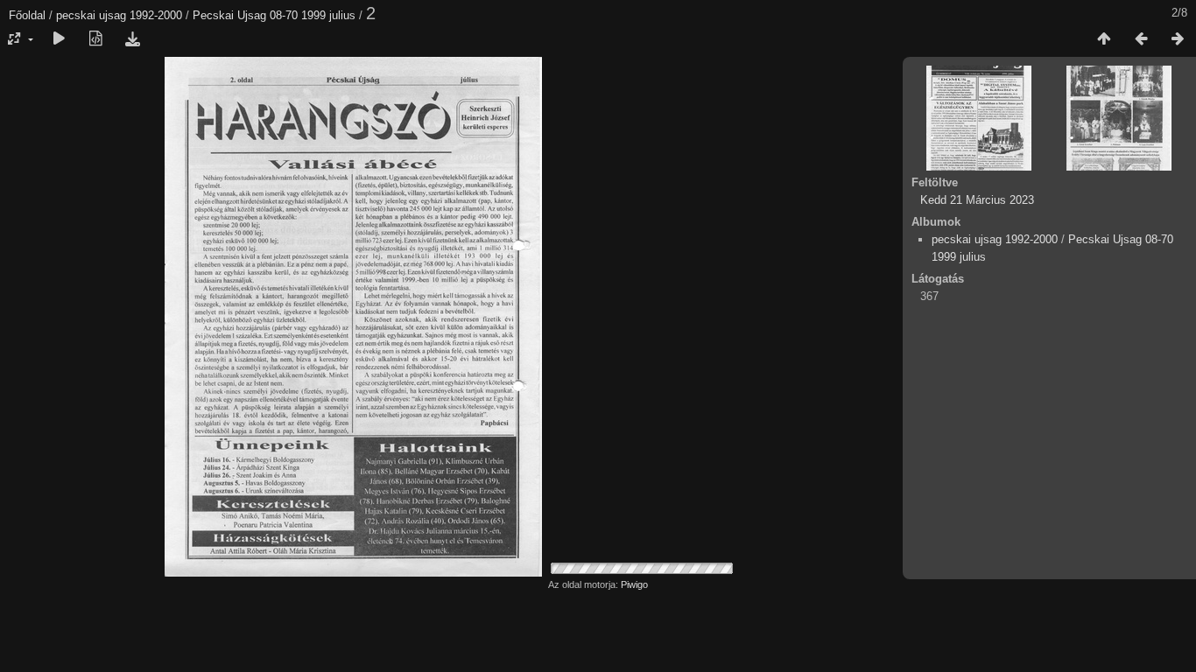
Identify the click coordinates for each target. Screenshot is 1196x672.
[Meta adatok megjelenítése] (95, 39)
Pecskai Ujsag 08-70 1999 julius (274, 15)
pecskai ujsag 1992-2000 (119, 15)
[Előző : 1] (1140, 39)
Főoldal (27, 15)
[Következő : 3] (1177, 39)
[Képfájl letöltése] (132, 39)
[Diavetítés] (58, 39)
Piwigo (634, 584)
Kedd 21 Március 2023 (977, 199)
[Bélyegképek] (1104, 39)
